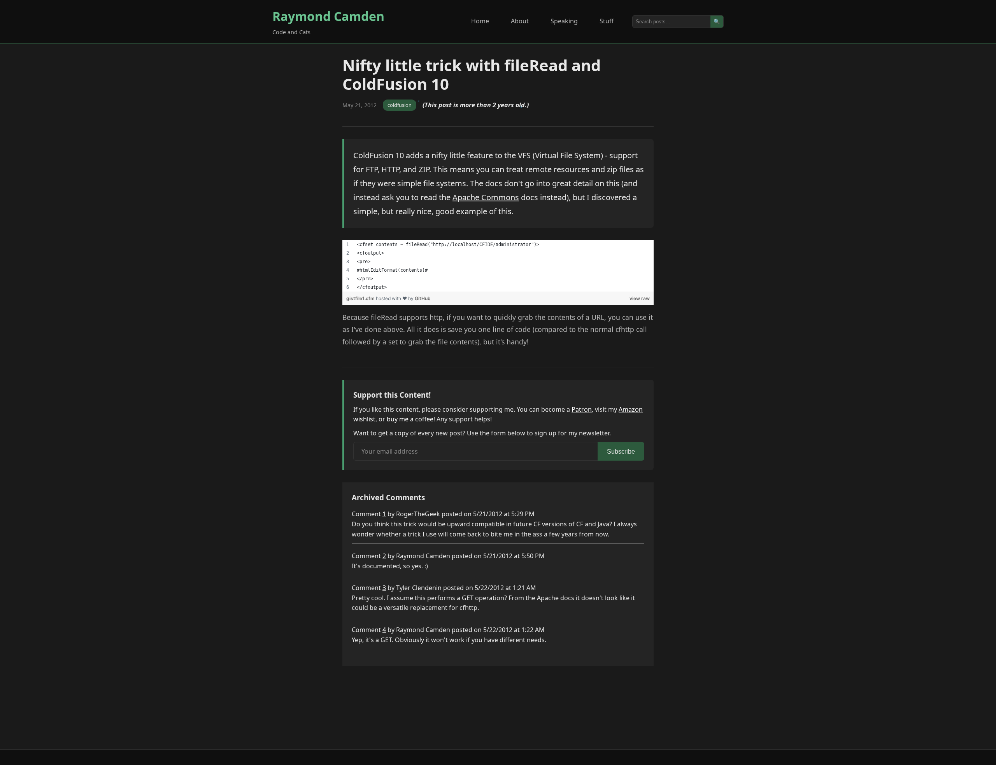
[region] (498, 266)
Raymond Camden (328, 16)
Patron (582, 409)
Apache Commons (485, 197)
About (520, 21)
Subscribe (621, 451)
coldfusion (400, 104)
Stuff (607, 21)
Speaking (564, 21)
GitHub (423, 298)
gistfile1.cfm (361, 298)
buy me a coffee (410, 419)
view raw (640, 298)
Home (480, 21)
